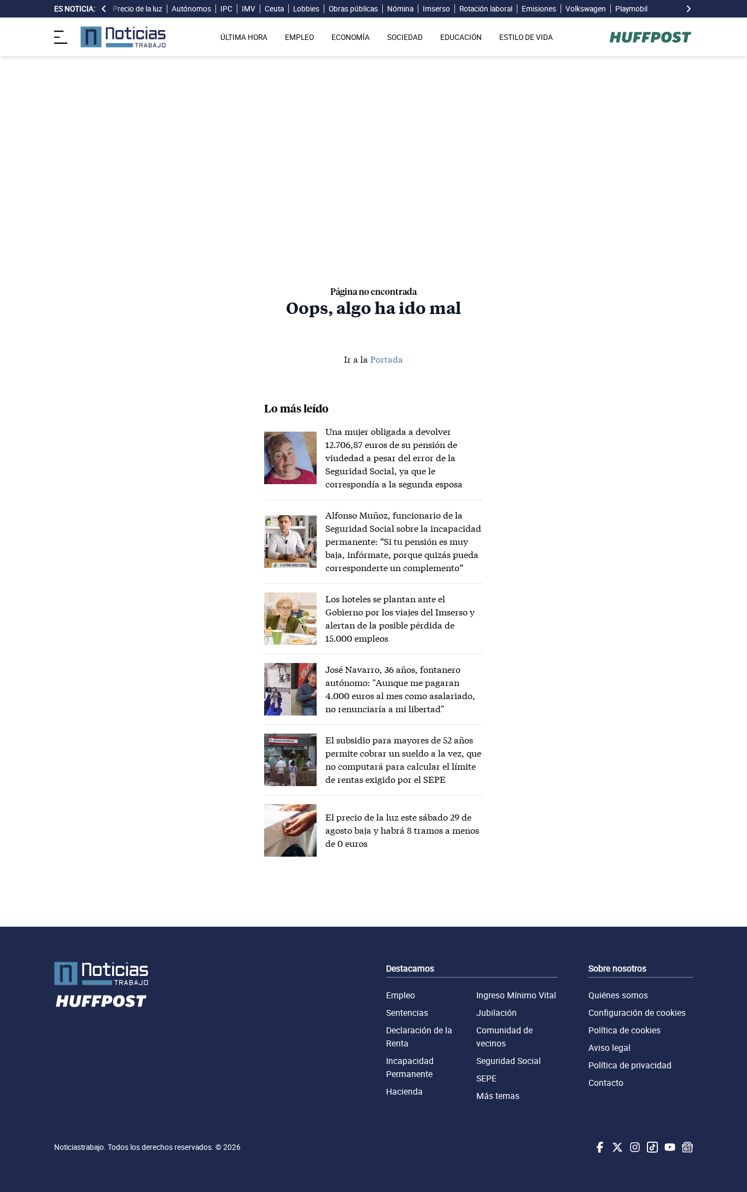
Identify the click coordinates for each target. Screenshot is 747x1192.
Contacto (605, 1083)
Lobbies (306, 9)
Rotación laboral (485, 9)
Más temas (498, 1096)
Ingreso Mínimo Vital (516, 995)
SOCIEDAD (405, 37)
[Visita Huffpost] (650, 37)
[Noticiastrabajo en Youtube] (668, 1147)
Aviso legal (609, 1048)
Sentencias (407, 1013)
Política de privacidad (630, 1065)
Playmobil (631, 9)
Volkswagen (585, 9)
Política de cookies (624, 1030)
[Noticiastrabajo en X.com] (616, 1147)
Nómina (400, 9)
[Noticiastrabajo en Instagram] (633, 1147)
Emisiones (539, 9)
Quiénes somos (618, 995)
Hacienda (404, 1091)
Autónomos (191, 9)
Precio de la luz (137, 9)
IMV (248, 9)
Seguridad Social (508, 1061)
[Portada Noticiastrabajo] (101, 973)
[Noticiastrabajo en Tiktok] (651, 1147)
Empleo (400, 995)
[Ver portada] (123, 37)
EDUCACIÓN (461, 37)
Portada (386, 359)
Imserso (436, 9)
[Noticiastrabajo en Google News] (686, 1147)
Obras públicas (353, 9)
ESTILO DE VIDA (526, 37)
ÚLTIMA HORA (243, 37)
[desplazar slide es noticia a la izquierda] (104, 9)
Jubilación (496, 1013)
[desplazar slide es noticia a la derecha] (688, 9)
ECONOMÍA (350, 37)
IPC (226, 9)
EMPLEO (299, 37)
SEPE (486, 1078)
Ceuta (274, 9)
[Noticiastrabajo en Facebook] (598, 1147)
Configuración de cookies (637, 1013)
